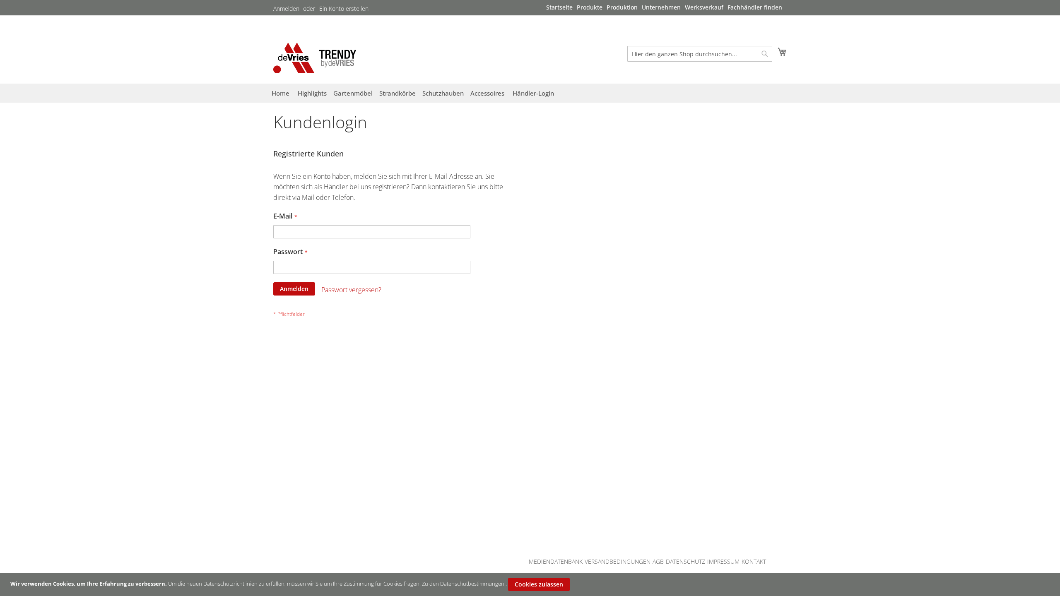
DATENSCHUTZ (685, 561)
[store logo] (314, 58)
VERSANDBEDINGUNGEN (617, 561)
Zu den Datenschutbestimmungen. (464, 583)
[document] (531, 584)
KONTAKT (754, 561)
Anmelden (286, 8)
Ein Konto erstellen (344, 8)
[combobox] (699, 54)
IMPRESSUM (723, 561)
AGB (658, 561)
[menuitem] (559, 7)
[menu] (664, 7)
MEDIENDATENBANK (556, 561)
